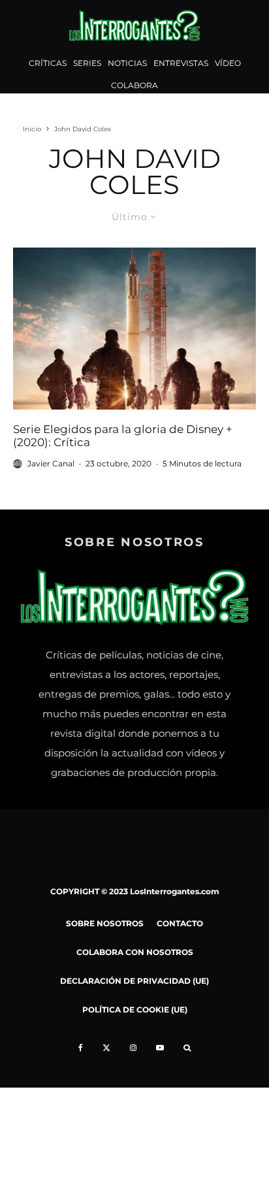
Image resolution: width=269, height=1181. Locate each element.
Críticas (48, 63)
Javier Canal (50, 463)
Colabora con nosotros (134, 952)
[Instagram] (133, 1047)
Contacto (180, 923)
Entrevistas (180, 63)
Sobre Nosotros (105, 923)
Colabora (134, 85)
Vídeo (228, 63)
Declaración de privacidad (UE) (134, 981)
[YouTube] (160, 1047)
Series (87, 63)
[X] (106, 1047)
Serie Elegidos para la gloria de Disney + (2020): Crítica (122, 436)
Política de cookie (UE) (134, 1009)
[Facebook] (81, 1047)
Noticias (127, 63)
